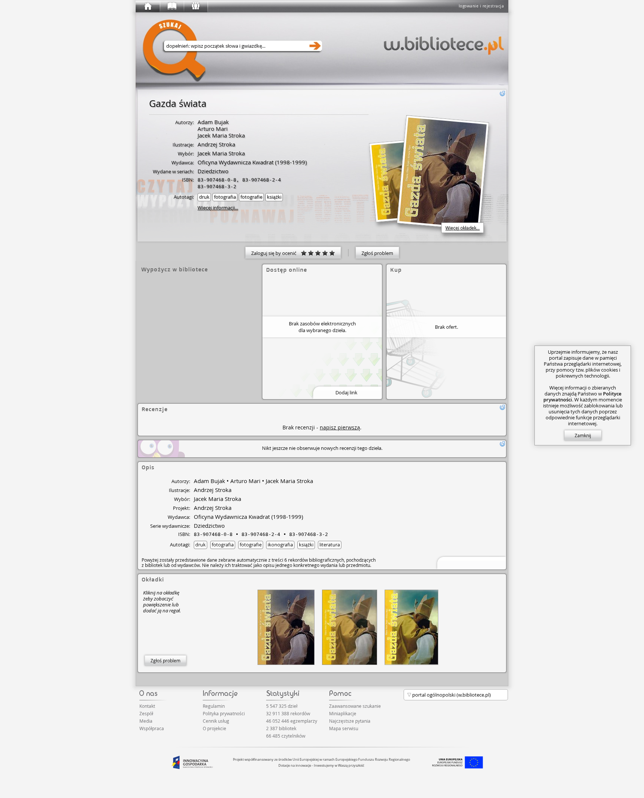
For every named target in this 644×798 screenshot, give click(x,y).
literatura (329, 544)
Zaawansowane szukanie (355, 706)
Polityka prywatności (224, 713)
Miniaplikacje (342, 713)
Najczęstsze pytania (349, 721)
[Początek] (148, 6)
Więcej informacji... (218, 207)
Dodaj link (346, 392)
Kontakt (147, 706)
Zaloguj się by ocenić (276, 253)
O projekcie (214, 728)
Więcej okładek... (462, 228)
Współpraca (151, 728)
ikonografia (280, 544)
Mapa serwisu (343, 728)
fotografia (225, 196)
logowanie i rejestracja (481, 6)
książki (274, 196)
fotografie (251, 196)
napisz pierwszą (340, 427)
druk (204, 196)
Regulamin (214, 706)
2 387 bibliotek (281, 728)
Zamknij (583, 435)
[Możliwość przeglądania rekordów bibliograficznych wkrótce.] (470, 562)
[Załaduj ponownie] (502, 94)
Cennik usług (216, 721)
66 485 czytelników (285, 736)
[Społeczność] (195, 6)
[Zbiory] (171, 6)
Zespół (146, 713)
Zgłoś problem (377, 253)
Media (145, 721)
